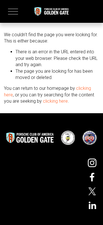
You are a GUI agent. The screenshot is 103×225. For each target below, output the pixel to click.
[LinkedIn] (92, 205)
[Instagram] (92, 162)
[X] (92, 191)
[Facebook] (92, 177)
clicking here (55, 101)
